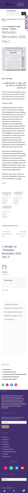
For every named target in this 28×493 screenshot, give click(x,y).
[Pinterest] (26, 27)
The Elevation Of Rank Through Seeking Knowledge (14, 374)
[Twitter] (26, 22)
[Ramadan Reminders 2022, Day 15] (7, 194)
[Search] (23, 13)
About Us (5, 437)
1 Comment (13, 29)
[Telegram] (26, 25)
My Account (6, 444)
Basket (21, 490)
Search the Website (11, 10)
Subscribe (5, 426)
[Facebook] (26, 19)
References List (6, 456)
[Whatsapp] (26, 16)
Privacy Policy (6, 446)
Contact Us (5, 442)
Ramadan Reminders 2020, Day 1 (7, 234)
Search (14, 491)
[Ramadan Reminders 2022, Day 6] (7, 208)
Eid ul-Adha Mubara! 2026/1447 (10, 379)
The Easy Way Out (7, 369)
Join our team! (4, 407)
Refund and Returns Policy (9, 451)
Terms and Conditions (8, 449)
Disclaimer (5, 454)
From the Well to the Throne (9, 371)
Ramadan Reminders (11, 19)
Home (4, 19)
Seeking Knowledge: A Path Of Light (11, 376)
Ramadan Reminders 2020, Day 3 (21, 234)
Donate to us (6, 439)
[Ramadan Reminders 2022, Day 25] (18, 194)
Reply (4, 290)
